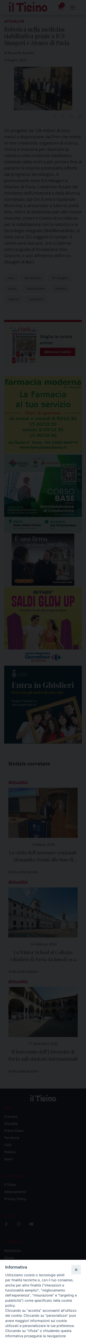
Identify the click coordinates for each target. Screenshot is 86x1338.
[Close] (76, 1269)
